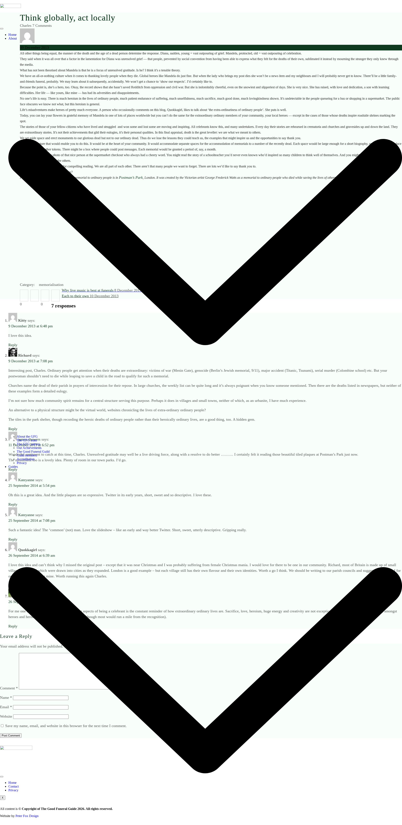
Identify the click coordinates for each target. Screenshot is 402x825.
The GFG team (27, 440)
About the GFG (27, 436)
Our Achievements (29, 448)
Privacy (22, 463)
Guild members (27, 455)
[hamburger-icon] (1, 28)
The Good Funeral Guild (33, 451)
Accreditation (26, 459)
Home (12, 34)
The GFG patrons (28, 444)
